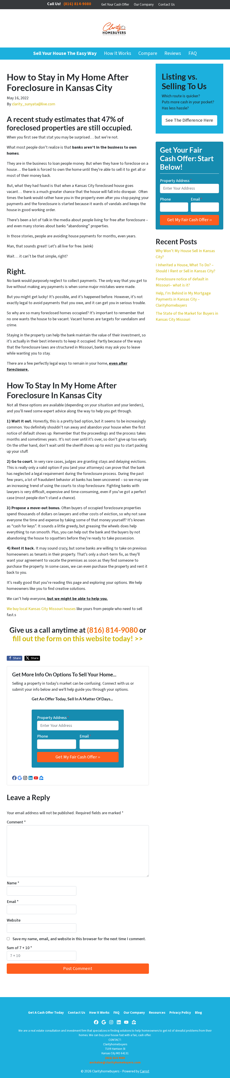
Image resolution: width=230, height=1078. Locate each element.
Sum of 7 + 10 (19, 948)
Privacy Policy (180, 1012)
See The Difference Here (189, 120)
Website (13, 920)
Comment (16, 822)
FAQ (192, 53)
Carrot (144, 1071)
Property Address (53, 718)
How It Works (117, 53)
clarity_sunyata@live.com (33, 104)
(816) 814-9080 (112, 630)
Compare (147, 53)
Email (85, 736)
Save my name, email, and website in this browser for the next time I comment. (79, 939)
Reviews (172, 53)
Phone (42, 736)
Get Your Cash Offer (115, 4)
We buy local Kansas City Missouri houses (41, 609)
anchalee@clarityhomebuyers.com (115, 1062)
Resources (157, 1012)
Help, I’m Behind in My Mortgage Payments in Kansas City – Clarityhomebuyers (183, 299)
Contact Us (166, 4)
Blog (198, 1012)
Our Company (144, 4)
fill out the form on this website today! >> (78, 638)
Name (13, 883)
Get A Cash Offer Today (46, 1012)
